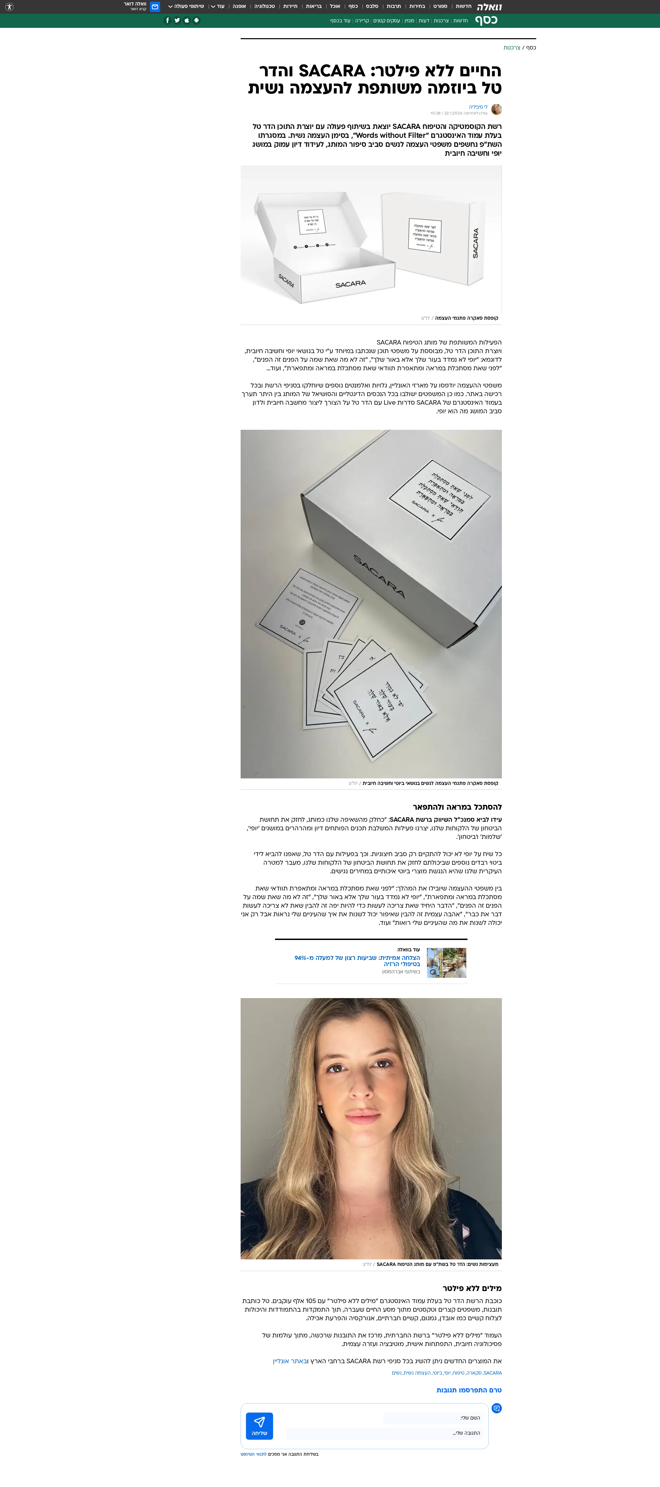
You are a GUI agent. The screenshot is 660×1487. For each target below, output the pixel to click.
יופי (447, 1373)
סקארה (474, 1373)
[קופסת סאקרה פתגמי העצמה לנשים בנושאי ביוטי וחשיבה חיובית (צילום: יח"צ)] (371, 610)
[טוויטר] (177, 20)
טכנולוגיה (264, 6)
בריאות (314, 6)
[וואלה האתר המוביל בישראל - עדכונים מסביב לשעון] (489, 6)
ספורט (440, 6)
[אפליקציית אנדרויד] (196, 20)
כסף (353, 6)
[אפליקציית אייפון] (187, 20)
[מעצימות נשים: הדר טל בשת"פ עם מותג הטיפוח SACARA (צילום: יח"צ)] (371, 1134)
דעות (424, 21)
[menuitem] (460, 7)
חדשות (464, 6)
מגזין (409, 21)
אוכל (335, 6)
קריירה (362, 21)
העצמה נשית (417, 1373)
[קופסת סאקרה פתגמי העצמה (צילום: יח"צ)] (371, 245)
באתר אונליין (290, 1361)
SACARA (493, 1373)
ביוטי (437, 1373)
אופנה (239, 6)
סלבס (372, 6)
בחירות (417, 6)
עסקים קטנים (386, 21)
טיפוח (458, 1373)
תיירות (290, 6)
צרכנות (441, 21)
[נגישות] (9, 7)
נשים (397, 1373)
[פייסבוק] (167, 20)
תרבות (394, 6)
